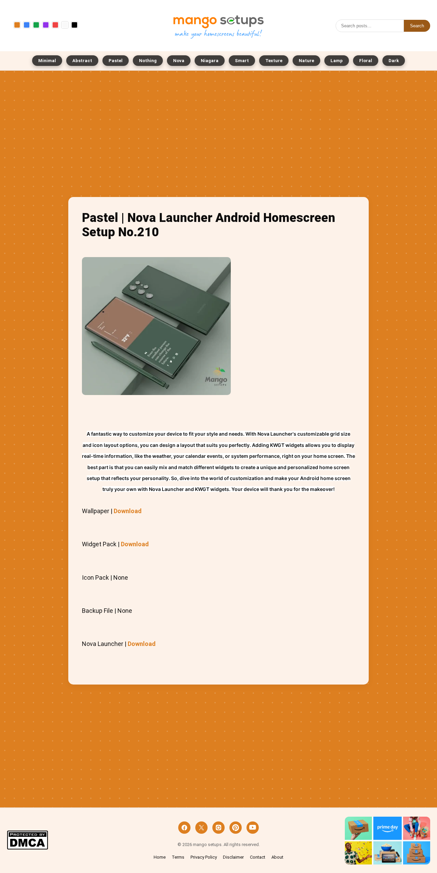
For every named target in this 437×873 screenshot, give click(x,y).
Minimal (47, 60)
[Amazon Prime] (387, 841)
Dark (394, 60)
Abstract (82, 60)
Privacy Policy (204, 857)
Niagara (209, 60)
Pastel (116, 60)
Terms (178, 857)
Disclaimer (233, 857)
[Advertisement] (218, 135)
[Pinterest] (235, 827)
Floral (365, 60)
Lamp (336, 60)
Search (417, 25)
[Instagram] (218, 827)
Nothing (148, 60)
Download (128, 511)
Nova (178, 60)
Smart (242, 60)
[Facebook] (184, 827)
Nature (306, 60)
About (277, 857)
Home (160, 857)
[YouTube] (252, 827)
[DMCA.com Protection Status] (27, 840)
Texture (273, 60)
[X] (201, 827)
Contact (257, 857)
